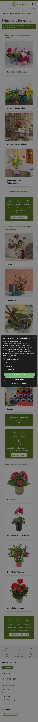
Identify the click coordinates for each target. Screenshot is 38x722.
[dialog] (19, 361)
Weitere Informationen (9, 355)
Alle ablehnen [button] (19, 379)
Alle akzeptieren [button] (19, 374)
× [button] (34, 337)
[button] (19, 383)
